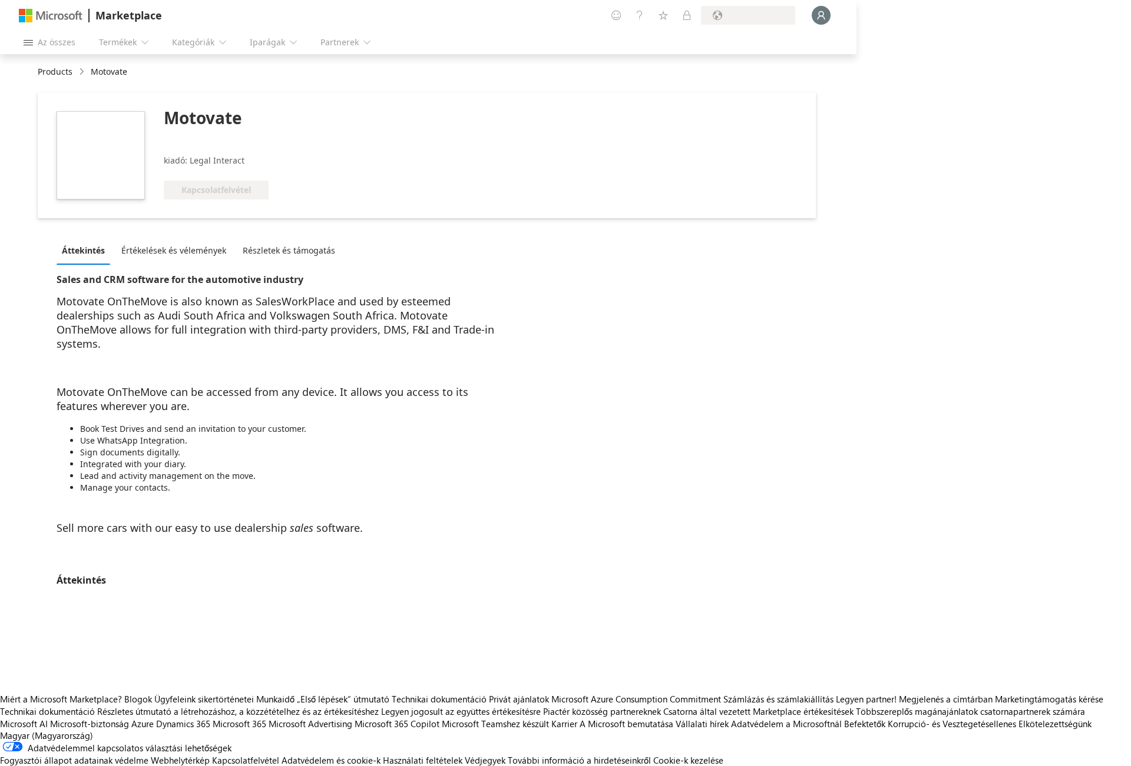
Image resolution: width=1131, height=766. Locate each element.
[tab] (86, 250)
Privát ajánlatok (519, 699)
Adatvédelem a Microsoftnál (786, 724)
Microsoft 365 (239, 724)
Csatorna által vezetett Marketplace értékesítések (758, 711)
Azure (142, 724)
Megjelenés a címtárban (946, 699)
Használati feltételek (422, 760)
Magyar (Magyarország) (46, 735)
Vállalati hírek (702, 724)
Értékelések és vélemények (173, 250)
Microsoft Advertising (310, 724)
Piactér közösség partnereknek (602, 711)
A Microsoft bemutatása (626, 724)
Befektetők (864, 724)
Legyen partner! (866, 699)
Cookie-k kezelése (688, 760)
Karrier (564, 724)
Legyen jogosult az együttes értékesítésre (461, 711)
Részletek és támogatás (289, 250)
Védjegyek (485, 760)
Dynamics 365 (183, 724)
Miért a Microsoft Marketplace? (61, 699)
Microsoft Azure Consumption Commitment (637, 699)
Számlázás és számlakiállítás (778, 699)
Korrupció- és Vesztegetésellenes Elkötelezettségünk (990, 724)
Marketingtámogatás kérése (1049, 699)
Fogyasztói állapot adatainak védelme (74, 760)
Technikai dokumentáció (439, 699)
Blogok (138, 699)
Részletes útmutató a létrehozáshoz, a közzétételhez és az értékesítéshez (238, 711)
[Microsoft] (50, 15)
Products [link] (55, 71)
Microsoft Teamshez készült (495, 724)
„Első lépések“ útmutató (343, 699)
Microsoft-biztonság (89, 724)
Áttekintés (83, 250)
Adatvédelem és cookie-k (331, 760)
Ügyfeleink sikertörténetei (204, 699)
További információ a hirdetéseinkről (579, 760)
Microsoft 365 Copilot (397, 724)
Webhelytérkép (180, 760)
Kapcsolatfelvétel (245, 760)
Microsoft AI (24, 724)
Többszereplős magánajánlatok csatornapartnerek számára (970, 711)
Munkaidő (275, 699)
